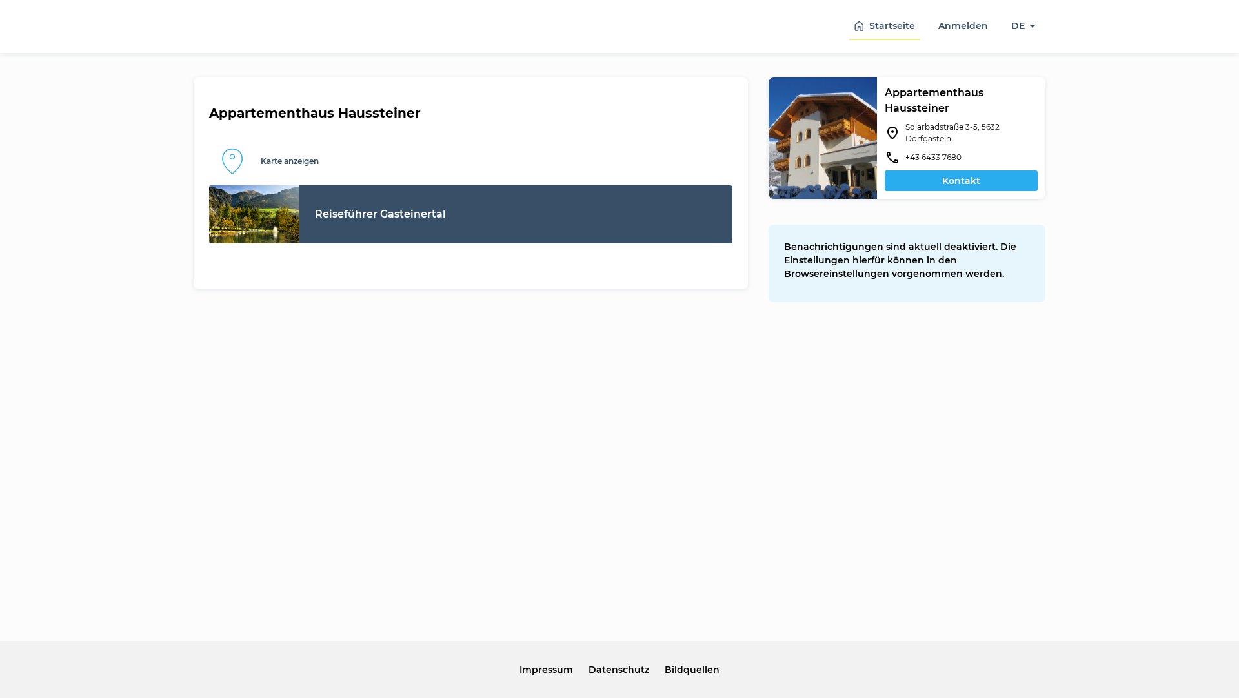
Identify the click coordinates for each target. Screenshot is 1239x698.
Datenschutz (619, 669)
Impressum (546, 669)
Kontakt (961, 181)
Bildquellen (692, 669)
